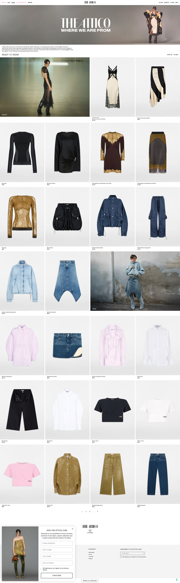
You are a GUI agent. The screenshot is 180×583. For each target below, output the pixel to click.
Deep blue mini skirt (52, 376)
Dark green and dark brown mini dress (101, 183)
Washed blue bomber (97, 248)
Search (166, 2)
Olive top (4, 248)
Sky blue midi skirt (51, 312)
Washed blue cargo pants (144, 248)
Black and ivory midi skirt (143, 118)
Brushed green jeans (97, 505)
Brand (30, 2)
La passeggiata (21, 2)
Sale (8, 2)
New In (4, 2)
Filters (176, 55)
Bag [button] (177, 2)
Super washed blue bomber (9, 312)
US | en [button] (161, 2)
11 (97, 512)
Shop (13, 2)
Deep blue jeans (141, 505)
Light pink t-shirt (6, 505)
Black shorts (50, 248)
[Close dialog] (72, 528)
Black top (4, 183)
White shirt (140, 376)
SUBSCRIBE (56, 575)
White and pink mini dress (98, 376)
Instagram (91, 552)
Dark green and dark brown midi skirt (146, 183)
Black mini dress (51, 183)
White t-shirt (140, 441)
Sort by (169, 55)
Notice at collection (90, 581)
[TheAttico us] (90, 2)
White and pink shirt (7, 376)
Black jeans (5, 441)
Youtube (91, 556)
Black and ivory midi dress (98, 119)
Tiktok (90, 554)
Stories (90, 558)
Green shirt (50, 505)
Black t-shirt (95, 441)
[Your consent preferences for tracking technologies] (176, 579)
